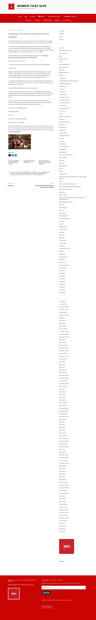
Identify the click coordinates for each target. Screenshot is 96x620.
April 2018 (61, 498)
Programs (33, 16)
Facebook (61, 31)
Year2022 (61, 284)
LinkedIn (61, 39)
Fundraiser (61, 144)
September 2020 (63, 446)
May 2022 (61, 394)
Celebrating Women (64, 83)
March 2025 (62, 326)
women (61, 262)
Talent (22, 174)
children (61, 89)
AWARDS (57, 20)
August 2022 (62, 386)
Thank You (29, 174)
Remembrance (63, 215)
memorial (61, 192)
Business (61, 75)
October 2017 (62, 515)
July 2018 (61, 496)
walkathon (61, 254)
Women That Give (32, 6)
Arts (60, 61)
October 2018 (62, 490)
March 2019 (62, 479)
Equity (12, 173)
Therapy (61, 246)
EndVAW (61, 130)
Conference (62, 105)
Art (60, 56)
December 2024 (63, 331)
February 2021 (62, 435)
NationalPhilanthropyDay (65, 202)
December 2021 (63, 408)
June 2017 (61, 526)
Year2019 (61, 276)
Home (20, 16)
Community (34, 172)
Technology (62, 240)
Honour (61, 163)
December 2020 (63, 438)
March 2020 (62, 452)
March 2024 (62, 342)
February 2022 (62, 402)
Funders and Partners (54, 16)
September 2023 (63, 356)
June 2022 (61, 391)
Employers (61, 124)
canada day (62, 78)
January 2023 (62, 372)
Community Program (64, 102)
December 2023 (63, 348)
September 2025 (63, 315)
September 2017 (63, 518)
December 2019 (63, 455)
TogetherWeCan (38, 174)
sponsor (61, 232)
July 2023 (61, 361)
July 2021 (61, 422)
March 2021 (62, 433)
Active (60, 48)
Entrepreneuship (44, 172)
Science (61, 221)
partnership (62, 213)
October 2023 (62, 353)
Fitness (61, 141)
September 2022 (63, 383)
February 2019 (62, 482)
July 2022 (61, 389)
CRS (60, 113)
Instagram (61, 33)
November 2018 (63, 487)
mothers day (62, 195)
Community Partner (64, 100)
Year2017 (61, 270)
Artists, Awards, (63, 59)
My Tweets (62, 561)
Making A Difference (40, 173)
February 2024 (62, 345)
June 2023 (61, 364)
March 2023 (62, 370)
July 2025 (61, 317)
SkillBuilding (15, 174)
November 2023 (63, 350)
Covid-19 (61, 111)
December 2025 (63, 307)
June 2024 (61, 339)
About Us (37, 20)
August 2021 (62, 419)
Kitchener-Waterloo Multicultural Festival (69, 186)
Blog (26, 16)
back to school (62, 67)
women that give (63, 265)
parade (61, 210)
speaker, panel (62, 229)
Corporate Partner (63, 108)
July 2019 (61, 468)
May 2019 (61, 474)
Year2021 (61, 281)
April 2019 (61, 476)
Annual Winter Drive (64, 50)
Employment (62, 127)
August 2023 (62, 359)
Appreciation (14, 172)
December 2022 (63, 375)
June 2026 (61, 301)
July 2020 (61, 449)
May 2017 (61, 529)
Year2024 (61, 289)
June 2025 (61, 320)
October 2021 (62, 413)
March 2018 (62, 501)
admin (20, 30)
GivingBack (19, 173)
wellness (61, 259)
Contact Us (28, 20)
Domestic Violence (64, 122)
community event (63, 97)
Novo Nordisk (62, 207)
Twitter (61, 36)
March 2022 (62, 400)
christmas (61, 91)
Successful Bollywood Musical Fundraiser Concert (13, 162)
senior (60, 224)
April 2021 (61, 430)
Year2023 (61, 287)
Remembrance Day (64, 218)
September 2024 (63, 337)
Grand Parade (62, 157)
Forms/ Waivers (66, 20)
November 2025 (63, 309)
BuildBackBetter (63, 72)
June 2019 (61, 471)
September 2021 (63, 416)
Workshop (61, 268)
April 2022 (61, 397)
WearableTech (62, 257)
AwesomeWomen (25, 172)
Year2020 (61, 278)
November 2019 (63, 457)
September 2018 (63, 493)
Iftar (60, 168)
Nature (61, 205)
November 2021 (63, 411)
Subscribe (46, 592)
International (62, 174)
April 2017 (61, 531)
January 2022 (62, 405)
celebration (62, 86)
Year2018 (61, 273)
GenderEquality (63, 146)
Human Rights (62, 165)
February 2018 (62, 504)
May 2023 (61, 367)
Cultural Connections (64, 116)
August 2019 (62, 465)
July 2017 (61, 523)
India (60, 171)
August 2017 (62, 520)
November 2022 (63, 378)
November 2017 (63, 512)
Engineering (62, 133)
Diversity (61, 119)
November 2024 (63, 334)
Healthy (61, 160)
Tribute (61, 251)
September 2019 (63, 463)
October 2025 (62, 312)
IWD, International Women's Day (67, 184)
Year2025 (61, 292)
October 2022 (62, 380)
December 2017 (63, 509)
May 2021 (61, 427)
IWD (60, 181)
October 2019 (62, 460)
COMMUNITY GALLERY (70, 16)
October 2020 (62, 444)
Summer (61, 235)
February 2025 (62, 328)
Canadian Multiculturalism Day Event (68, 81)
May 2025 (61, 323)
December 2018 (63, 485)
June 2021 (61, 424)
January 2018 (62, 507)
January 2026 (62, 304)
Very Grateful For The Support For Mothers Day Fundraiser (45, 162)
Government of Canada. (65, 154)
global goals (28, 173)
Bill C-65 (61, 70)
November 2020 (63, 441)
